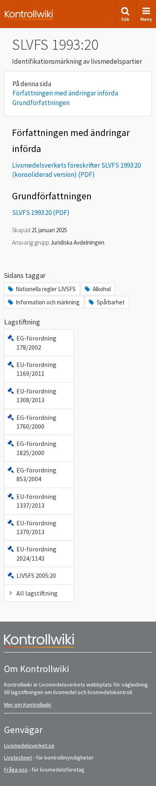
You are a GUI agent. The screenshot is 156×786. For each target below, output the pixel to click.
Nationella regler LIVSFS (46, 289)
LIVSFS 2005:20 (36, 575)
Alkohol (102, 289)
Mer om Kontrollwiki (27, 704)
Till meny (19, 12)
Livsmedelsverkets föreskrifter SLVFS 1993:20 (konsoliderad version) (76, 170)
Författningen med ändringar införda (65, 93)
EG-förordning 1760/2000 (36, 421)
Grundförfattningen (41, 102)
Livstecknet (18, 757)
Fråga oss (16, 769)
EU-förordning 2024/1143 (36, 553)
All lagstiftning (37, 593)
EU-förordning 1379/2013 (36, 527)
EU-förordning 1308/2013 (36, 395)
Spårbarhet (111, 302)
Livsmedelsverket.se (29, 745)
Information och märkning (48, 302)
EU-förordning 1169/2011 (36, 369)
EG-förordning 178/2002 (36, 342)
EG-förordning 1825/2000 (36, 448)
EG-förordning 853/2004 (36, 474)
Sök (125, 19)
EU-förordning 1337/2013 (36, 500)
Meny (146, 19)
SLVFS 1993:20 (32, 212)
